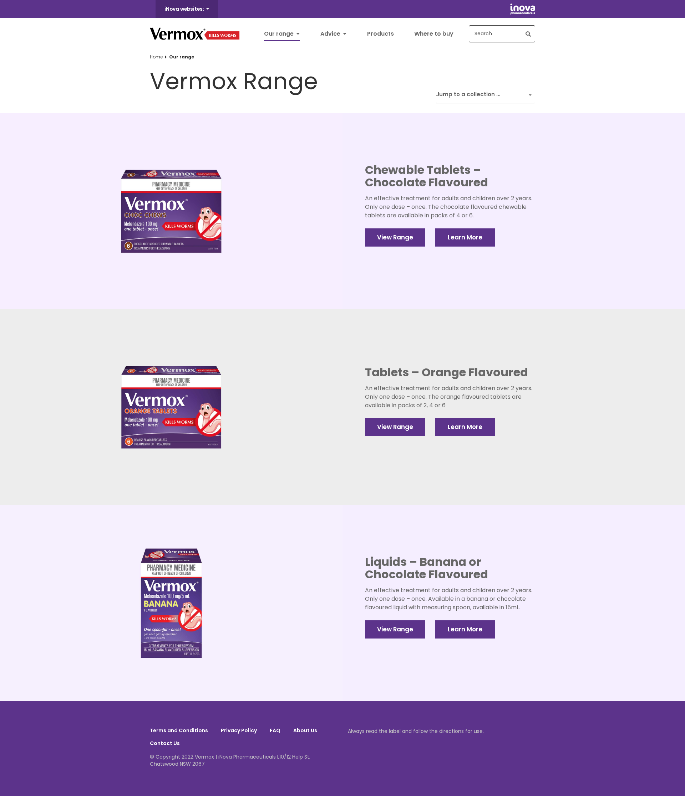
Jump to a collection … (468, 94)
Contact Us (165, 743)
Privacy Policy (239, 730)
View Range (395, 237)
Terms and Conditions (179, 730)
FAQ (275, 730)
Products (380, 34)
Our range (279, 34)
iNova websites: (184, 9)
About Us (305, 730)
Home (156, 57)
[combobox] (502, 33)
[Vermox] (195, 33)
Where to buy (433, 34)
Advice (331, 34)
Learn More (465, 237)
